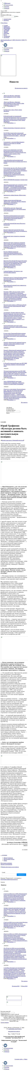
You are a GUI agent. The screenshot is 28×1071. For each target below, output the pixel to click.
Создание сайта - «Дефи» (21, 1059)
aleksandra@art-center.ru (14, 1031)
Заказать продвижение (6, 864)
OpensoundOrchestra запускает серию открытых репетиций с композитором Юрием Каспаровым (15, 327)
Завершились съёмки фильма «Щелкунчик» (15, 195)
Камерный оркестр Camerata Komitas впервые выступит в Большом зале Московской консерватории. (15, 279)
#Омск (5, 860)
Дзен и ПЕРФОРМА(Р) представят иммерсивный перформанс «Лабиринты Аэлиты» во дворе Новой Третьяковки (14, 383)
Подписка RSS (15, 986)
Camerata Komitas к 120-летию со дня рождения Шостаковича (13, 272)
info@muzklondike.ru (6, 40)
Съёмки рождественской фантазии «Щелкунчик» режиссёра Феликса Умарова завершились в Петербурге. (15, 202)
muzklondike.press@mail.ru (15, 1029)
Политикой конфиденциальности (9, 879)
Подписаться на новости (21, 88)
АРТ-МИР (6, 30)
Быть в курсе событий (13, 1014)
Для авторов (7, 36)
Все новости (24, 402)
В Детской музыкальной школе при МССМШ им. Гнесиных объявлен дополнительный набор (15, 365)
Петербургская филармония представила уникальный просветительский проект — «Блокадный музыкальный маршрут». (14, 217)
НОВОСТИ (7, 26)
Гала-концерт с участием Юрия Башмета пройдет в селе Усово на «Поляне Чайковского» (14, 143)
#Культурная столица (9, 859)
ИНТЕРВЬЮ (7, 28)
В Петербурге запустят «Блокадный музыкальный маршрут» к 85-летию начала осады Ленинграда (15, 209)
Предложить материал (6, 863)
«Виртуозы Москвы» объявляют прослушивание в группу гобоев (12, 96)
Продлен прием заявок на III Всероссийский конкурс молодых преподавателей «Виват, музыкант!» (15, 306)
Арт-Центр (6, 37)
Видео (5, 34)
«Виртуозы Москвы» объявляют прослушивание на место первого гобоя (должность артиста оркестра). (14, 103)
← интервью (4, 855)
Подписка (6, 20)
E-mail (3, 872)
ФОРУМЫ (6, 33)
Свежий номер (7, 19)
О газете (6, 25)
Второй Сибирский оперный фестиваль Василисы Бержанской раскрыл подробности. (15, 230)
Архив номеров (5, 1022)
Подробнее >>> (12, 106)
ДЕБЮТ (6, 32)
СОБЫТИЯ (6, 29)
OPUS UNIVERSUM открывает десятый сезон (15, 179)
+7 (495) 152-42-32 (15, 40)
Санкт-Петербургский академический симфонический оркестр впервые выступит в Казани (15, 162)
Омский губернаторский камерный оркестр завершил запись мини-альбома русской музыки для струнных (15, 344)
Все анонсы (24, 981)
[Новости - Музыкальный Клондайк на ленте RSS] (24, 986)
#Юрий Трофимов (8, 858)
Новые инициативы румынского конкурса (14, 128)
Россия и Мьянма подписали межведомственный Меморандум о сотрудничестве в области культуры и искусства (13, 253)
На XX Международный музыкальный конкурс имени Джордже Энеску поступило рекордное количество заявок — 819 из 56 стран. (15, 135)
